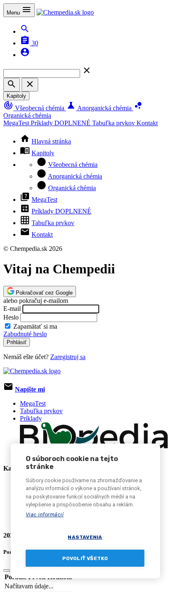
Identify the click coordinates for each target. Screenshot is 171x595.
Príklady (60, 122)
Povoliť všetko (85, 558)
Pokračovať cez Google (43, 293)
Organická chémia (72, 187)
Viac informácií (45, 514)
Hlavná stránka (51, 141)
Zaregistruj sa (68, 356)
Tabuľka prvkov (114, 122)
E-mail (12, 308)
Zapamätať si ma (35, 326)
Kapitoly (16, 96)
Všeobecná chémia (34, 108)
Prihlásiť (17, 342)
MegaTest (17, 122)
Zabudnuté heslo (25, 333)
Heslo (11, 317)
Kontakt (147, 122)
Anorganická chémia (99, 108)
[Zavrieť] (6, 570)
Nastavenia (85, 537)
